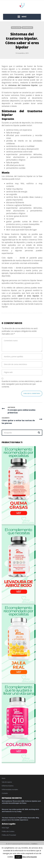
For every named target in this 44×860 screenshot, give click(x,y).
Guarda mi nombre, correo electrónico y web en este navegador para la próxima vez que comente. (22, 384)
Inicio (3, 778)
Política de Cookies (8, 831)
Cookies (34, 844)
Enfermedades (27, 27)
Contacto (5, 793)
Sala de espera (7, 782)
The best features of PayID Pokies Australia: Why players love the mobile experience (20, 819)
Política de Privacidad (9, 835)
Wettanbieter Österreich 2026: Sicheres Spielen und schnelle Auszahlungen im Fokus (21, 802)
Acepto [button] (18, 857)
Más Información (29, 857)
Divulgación (16, 27)
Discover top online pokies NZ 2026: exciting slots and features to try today (20, 810)
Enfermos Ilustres (7, 786)
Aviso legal (5, 828)
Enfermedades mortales (10, 789)
